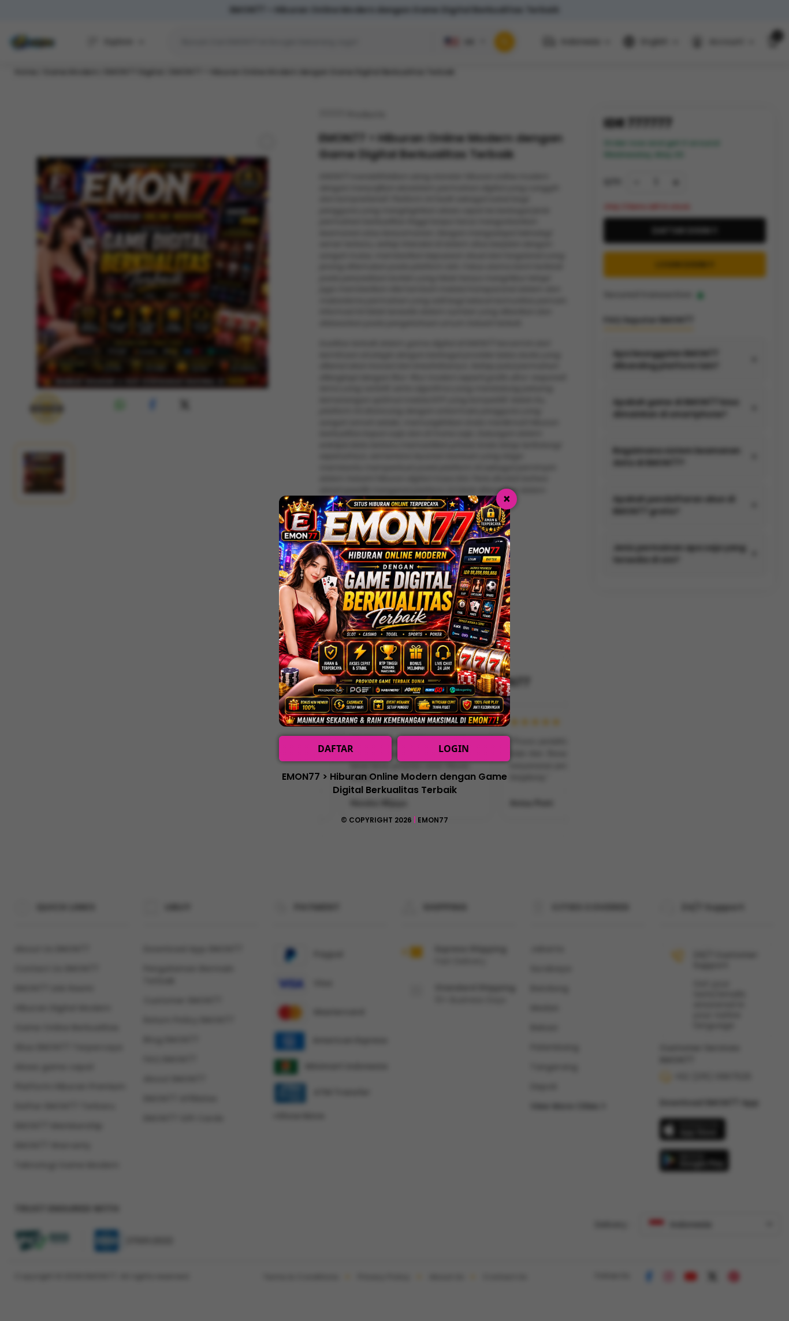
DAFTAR (335, 748)
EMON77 (433, 820)
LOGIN (453, 748)
